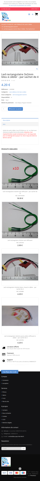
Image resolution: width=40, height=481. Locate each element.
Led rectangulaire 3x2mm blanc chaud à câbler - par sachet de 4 (20, 288)
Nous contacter (6, 413)
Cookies (4, 416)
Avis (4, 124)
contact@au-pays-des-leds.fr (16, 436)
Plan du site (5, 401)
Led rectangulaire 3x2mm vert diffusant (20, 240)
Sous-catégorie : (6, 94)
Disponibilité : (5, 97)
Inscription (5, 383)
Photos (4, 392)
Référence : (4, 89)
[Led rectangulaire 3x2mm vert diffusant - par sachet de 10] (20, 171)
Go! (24, 448)
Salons (4, 395)
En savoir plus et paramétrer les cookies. (20, 5)
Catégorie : (4, 92)
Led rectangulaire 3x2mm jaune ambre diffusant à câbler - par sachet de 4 (20, 337)
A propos (4, 410)
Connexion (5, 380)
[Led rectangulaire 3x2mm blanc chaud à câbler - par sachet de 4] (20, 267)
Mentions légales (7, 422)
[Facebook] (20, 468)
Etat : (3, 100)
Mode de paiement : (7, 103)
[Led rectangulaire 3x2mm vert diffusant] (20, 220)
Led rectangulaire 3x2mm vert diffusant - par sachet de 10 (20, 192)
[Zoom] (37, 69)
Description (6, 120)
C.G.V (3, 419)
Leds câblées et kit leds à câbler (17, 92)
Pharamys (33, 475)
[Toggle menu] (29, 14)
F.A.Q (3, 398)
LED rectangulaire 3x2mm (20, 94)
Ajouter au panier (16, 109)
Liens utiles (34, 9)
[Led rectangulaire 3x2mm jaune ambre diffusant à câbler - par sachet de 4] (20, 316)
